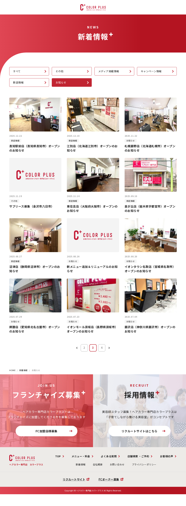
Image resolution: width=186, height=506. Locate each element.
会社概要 (98, 464)
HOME (12, 370)
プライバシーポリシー (144, 464)
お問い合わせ (117, 464)
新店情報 (18, 82)
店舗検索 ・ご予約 (138, 456)
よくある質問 (109, 456)
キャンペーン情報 (151, 71)
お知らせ (61, 82)
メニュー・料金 (81, 456)
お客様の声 (166, 456)
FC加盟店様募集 (46, 431)
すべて (17, 71)
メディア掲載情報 (108, 71)
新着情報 (23, 370)
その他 (60, 71)
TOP (58, 456)
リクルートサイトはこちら (139, 431)
